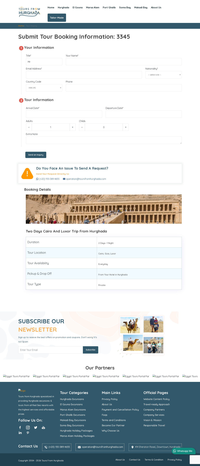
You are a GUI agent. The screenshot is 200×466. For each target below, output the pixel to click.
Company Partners (154, 409)
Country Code (33, 81)
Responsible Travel (154, 425)
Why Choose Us (110, 430)
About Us (156, 7)
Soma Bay (125, 7)
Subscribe (90, 349)
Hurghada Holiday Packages (76, 430)
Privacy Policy (109, 399)
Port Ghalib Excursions (72, 414)
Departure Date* (114, 108)
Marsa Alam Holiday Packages (77, 435)
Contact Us (134, 459)
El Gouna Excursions (71, 404)
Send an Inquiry (35, 154)
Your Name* (72, 55)
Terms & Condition (154, 459)
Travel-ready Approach (156, 404)
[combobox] (163, 74)
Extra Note (32, 134)
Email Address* (34, 68)
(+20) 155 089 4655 (49, 178)
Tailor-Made (57, 17)
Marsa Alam (92, 7)
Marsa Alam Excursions (73, 409)
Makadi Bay (140, 7)
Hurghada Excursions (72, 399)
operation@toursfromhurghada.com (86, 178)
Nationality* (151, 68)
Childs (82, 121)
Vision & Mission (152, 420)
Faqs (104, 414)
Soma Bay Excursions (72, 425)
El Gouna (78, 7)
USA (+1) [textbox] (32, 88)
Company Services (153, 414)
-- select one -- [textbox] (154, 75)
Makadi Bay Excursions (73, 420)
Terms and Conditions (114, 420)
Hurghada (63, 7)
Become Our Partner (113, 425)
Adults (29, 121)
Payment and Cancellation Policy (120, 409)
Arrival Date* (32, 108)
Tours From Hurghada (52, 460)
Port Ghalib (109, 7)
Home (51, 7)
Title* (28, 55)
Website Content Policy (156, 399)
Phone (69, 81)
